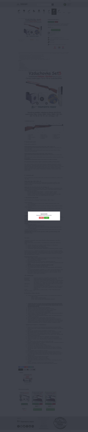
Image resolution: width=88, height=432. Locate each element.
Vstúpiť (46, 217)
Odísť (41, 217)
